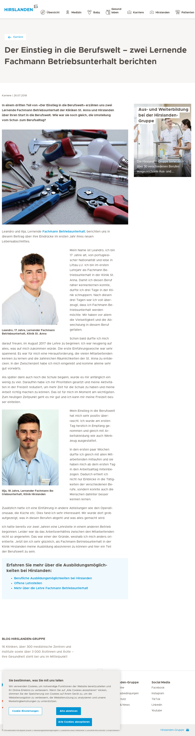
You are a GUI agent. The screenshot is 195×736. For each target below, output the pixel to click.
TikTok (156, 699)
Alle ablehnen (69, 711)
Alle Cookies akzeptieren (74, 722)
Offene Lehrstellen (28, 583)
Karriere (18, 36)
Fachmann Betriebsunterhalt (63, 231)
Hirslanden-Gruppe (124, 682)
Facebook (158, 687)
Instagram (158, 693)
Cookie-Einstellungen (25, 711)
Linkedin (157, 705)
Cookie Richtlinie (96, 730)
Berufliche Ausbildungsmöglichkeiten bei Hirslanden (53, 578)
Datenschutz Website (72, 730)
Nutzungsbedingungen (46, 730)
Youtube (157, 710)
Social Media (161, 682)
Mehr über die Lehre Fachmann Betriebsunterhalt (51, 588)
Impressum (113, 730)
